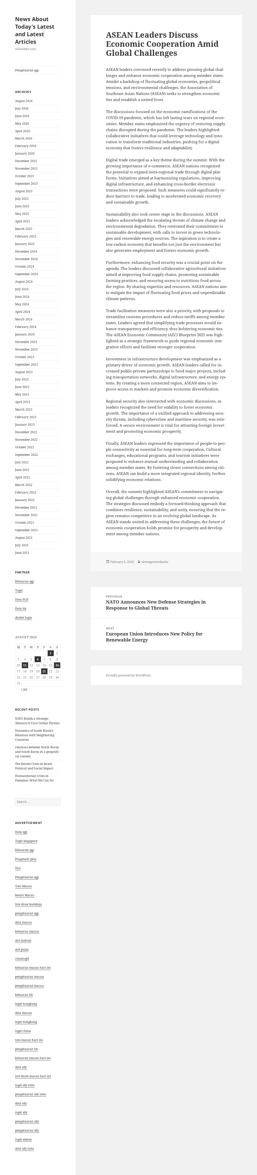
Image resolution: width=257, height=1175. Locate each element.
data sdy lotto (24, 1148)
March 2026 (23, 138)
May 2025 (22, 214)
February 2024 (25, 327)
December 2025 (26, 161)
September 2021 (26, 530)
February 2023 (25, 417)
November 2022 (26, 439)
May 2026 (22, 123)
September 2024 (26, 274)
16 (57, 665)
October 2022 (24, 447)
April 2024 (22, 312)
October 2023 (24, 357)
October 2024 (24, 266)
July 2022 (22, 462)
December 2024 (26, 251)
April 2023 (22, 402)
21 (44, 671)
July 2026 (22, 108)
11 (25, 665)
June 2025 (22, 206)
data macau (23, 1013)
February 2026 (25, 146)
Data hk (20, 608)
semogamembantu (155, 562)
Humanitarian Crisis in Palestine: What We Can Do (34, 778)
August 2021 (24, 537)
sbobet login (23, 617)
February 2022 (25, 492)
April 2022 (22, 477)
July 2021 (22, 545)
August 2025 (24, 191)
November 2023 (26, 349)
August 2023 (24, 372)
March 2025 (23, 229)
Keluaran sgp (24, 581)
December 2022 (26, 432)
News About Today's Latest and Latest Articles (34, 30)
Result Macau (24, 895)
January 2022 (25, 500)
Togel (19, 590)
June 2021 (22, 553)
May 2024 (22, 304)
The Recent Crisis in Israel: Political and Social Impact (34, 766)
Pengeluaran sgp (27, 70)
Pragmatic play (26, 859)
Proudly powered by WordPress (128, 675)
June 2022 (22, 470)
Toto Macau (23, 886)
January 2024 (25, 334)
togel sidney (23, 1139)
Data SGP (21, 599)
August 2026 (24, 101)
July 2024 (22, 289)
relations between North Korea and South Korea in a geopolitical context (37, 751)
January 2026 (25, 153)
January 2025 (25, 244)
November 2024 (26, 259)
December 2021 (26, 507)
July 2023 (22, 379)
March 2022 (23, 485)
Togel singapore (26, 841)
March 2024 (23, 319)
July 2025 (22, 199)
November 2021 (26, 515)
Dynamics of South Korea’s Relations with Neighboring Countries (34, 735)
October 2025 (24, 176)
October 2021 (24, 522)
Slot (18, 868)
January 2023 (25, 424)
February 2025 (25, 236)
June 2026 (22, 116)
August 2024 (24, 281)
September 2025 (26, 183)
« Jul (24, 689)
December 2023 (26, 342)
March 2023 (23, 409)
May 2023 (22, 394)
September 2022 (26, 455)
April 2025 (22, 221)
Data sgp (21, 832)
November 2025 (26, 168)
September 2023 (26, 364)
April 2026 (22, 131)
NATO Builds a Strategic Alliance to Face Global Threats (37, 720)
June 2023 (22, 387)
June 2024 (22, 297)
